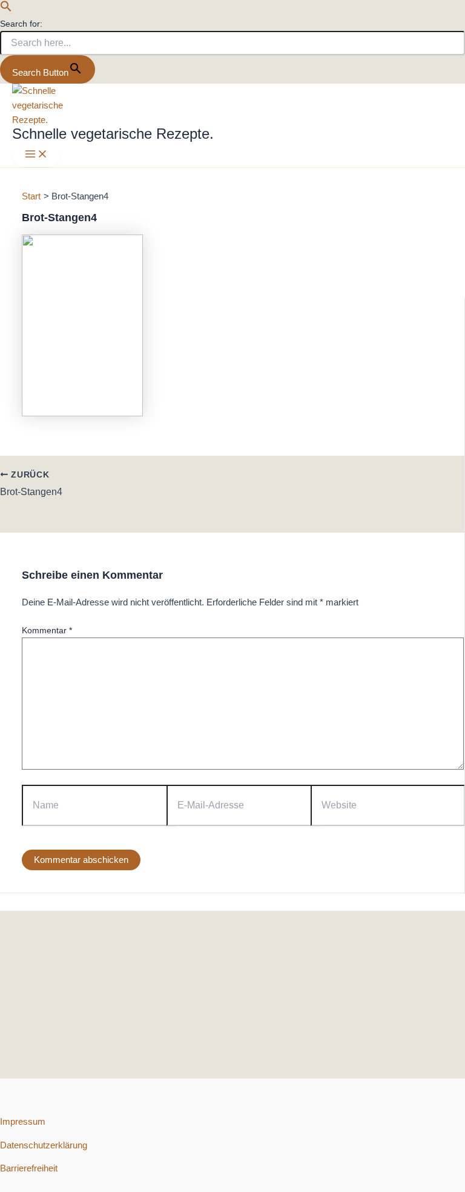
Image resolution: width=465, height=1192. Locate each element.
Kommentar (47, 630)
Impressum (22, 1122)
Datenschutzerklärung (43, 1145)
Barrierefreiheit (29, 1168)
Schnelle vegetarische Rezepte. (113, 134)
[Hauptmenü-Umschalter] (36, 155)
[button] (6, 9)
